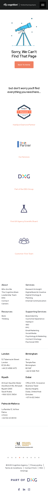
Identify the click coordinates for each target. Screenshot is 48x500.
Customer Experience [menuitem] (35, 319)
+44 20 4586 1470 (9, 368)
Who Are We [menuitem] (7, 289)
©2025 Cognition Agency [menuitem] (17, 465)
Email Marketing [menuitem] (32, 330)
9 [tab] (39, 458)
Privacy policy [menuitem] (36, 465)
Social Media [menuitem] (31, 333)
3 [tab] (16, 458)
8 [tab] (35, 458)
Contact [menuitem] (5, 301)
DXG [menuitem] (3, 298)
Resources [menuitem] (7, 311)
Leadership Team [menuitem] (9, 295)
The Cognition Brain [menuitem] (10, 292)
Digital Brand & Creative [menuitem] (36, 292)
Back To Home (24, 65)
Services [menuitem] (30, 285)
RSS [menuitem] (41, 468)
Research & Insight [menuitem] (34, 289)
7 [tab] (31, 458)
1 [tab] (8, 458)
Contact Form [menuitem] (31, 468)
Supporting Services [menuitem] (36, 311)
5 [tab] (24, 458)
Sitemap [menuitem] (24, 471)
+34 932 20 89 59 (9, 418)
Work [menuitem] (4, 316)
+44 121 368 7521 (32, 371)
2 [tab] (12, 458)
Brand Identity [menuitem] (32, 316)
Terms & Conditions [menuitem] (13, 468)
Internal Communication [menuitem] (36, 301)
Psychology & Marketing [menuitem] (36, 336)
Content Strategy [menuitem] (33, 339)
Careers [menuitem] (5, 303)
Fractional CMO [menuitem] (32, 342)
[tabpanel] (24, 445)
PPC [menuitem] (27, 327)
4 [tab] (20, 458)
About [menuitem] (5, 285)
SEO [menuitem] (27, 324)
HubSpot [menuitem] (29, 322)
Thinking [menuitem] (5, 319)
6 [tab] (28, 458)
